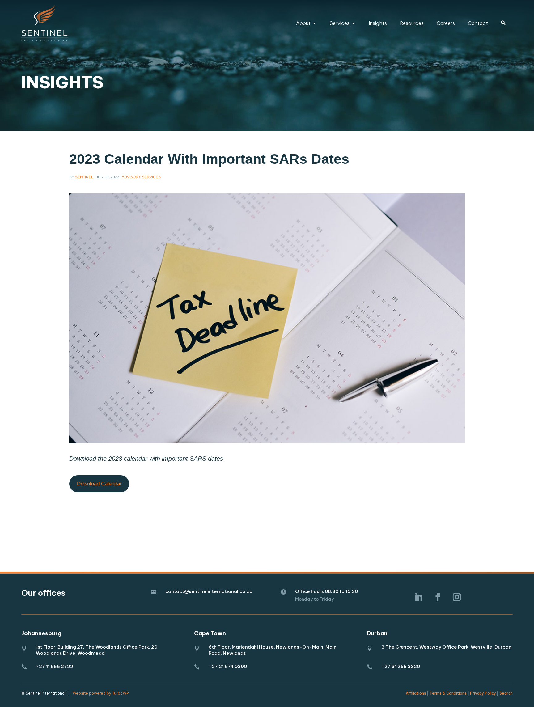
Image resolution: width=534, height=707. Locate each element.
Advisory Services (141, 177)
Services (340, 23)
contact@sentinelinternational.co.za (208, 591)
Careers (446, 23)
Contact (478, 23)
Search (506, 693)
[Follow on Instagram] (456, 597)
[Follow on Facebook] (437, 597)
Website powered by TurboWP (101, 693)
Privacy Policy (483, 693)
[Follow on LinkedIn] (418, 597)
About (303, 23)
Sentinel (84, 177)
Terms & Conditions (448, 693)
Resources (412, 23)
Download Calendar (99, 484)
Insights (378, 23)
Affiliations (416, 693)
